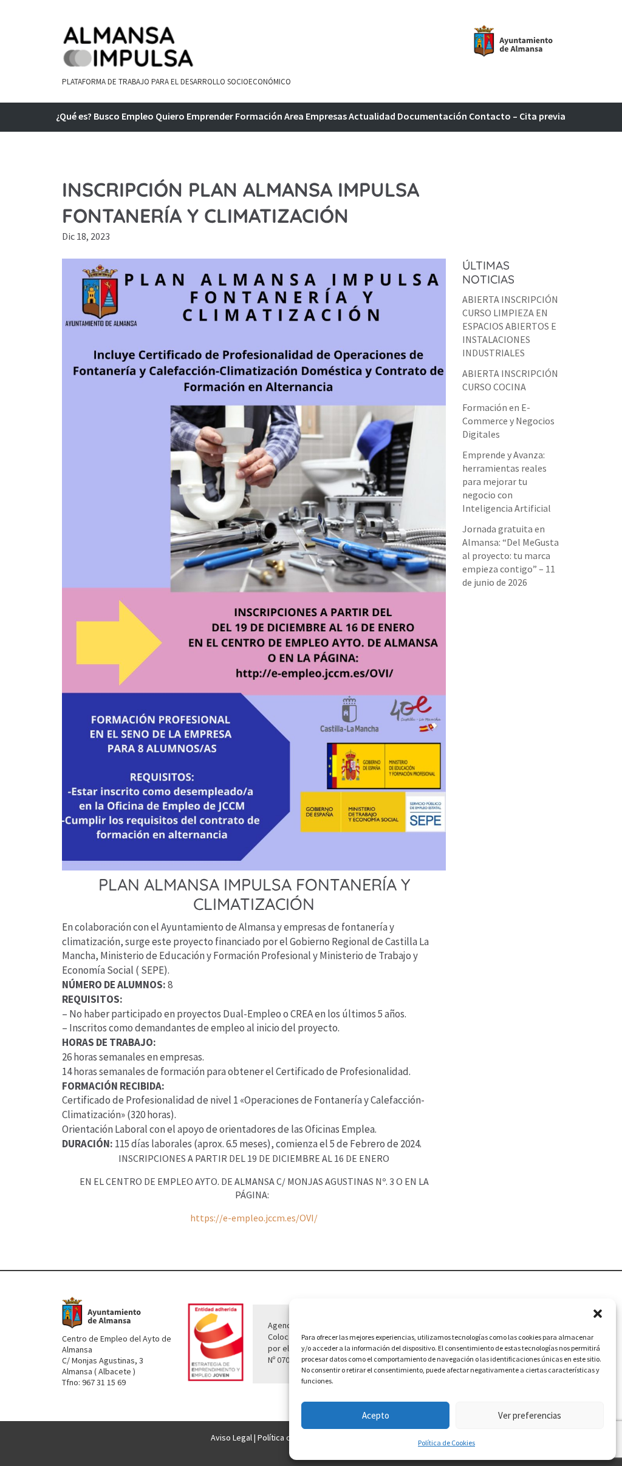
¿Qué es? (74, 117)
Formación (258, 117)
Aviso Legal (231, 1437)
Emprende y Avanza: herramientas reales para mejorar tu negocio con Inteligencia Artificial (506, 481)
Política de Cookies (446, 1442)
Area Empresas (315, 117)
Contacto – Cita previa (517, 117)
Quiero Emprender (194, 117)
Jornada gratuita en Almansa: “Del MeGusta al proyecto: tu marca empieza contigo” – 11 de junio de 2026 (510, 555)
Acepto (375, 1415)
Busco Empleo (124, 117)
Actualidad (372, 117)
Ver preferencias (529, 1415)
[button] (598, 1314)
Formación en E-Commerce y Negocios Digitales (508, 420)
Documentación (432, 117)
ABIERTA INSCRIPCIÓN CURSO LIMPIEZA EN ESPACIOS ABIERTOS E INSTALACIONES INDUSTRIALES (510, 326)
